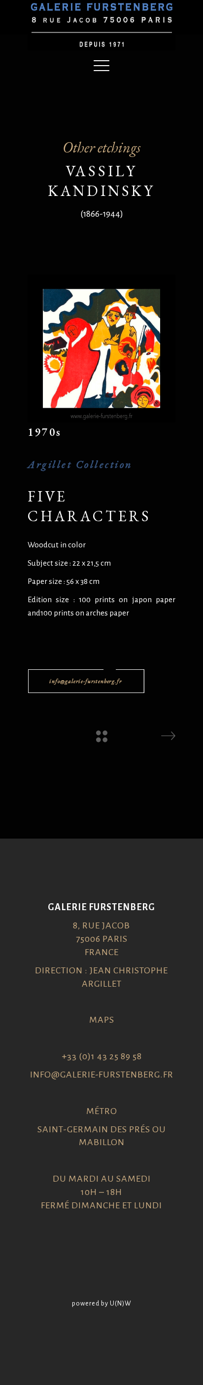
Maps (101, 1020)
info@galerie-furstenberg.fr (101, 1074)
